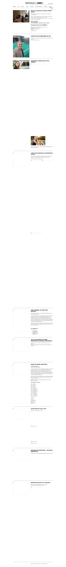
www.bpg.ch (35, 396)
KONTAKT (51, 7)
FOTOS (22, 6)
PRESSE (45, 6)
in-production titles (44, 27)
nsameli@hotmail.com (45, 563)
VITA (18, 6)
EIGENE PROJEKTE (38, 6)
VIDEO (27, 6)
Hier (36, 30)
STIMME (31, 6)
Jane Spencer (36, 21)
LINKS (50, 6)
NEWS (14, 6)
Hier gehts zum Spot (41, 485)
